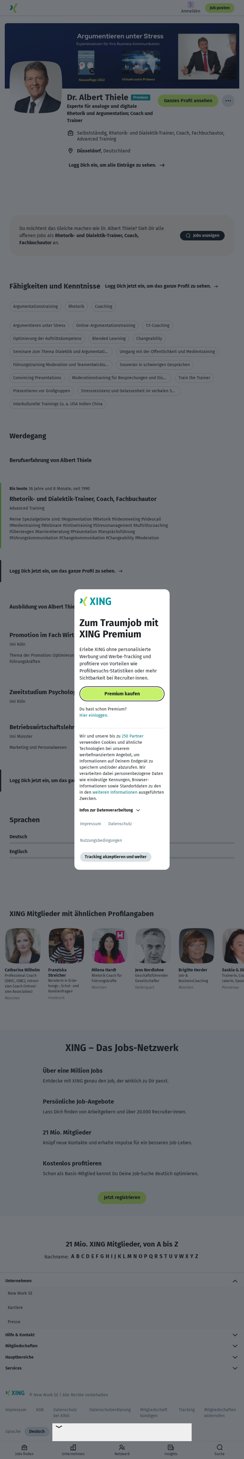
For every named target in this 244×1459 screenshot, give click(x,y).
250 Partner (132, 736)
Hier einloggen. (93, 715)
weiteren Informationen (115, 792)
